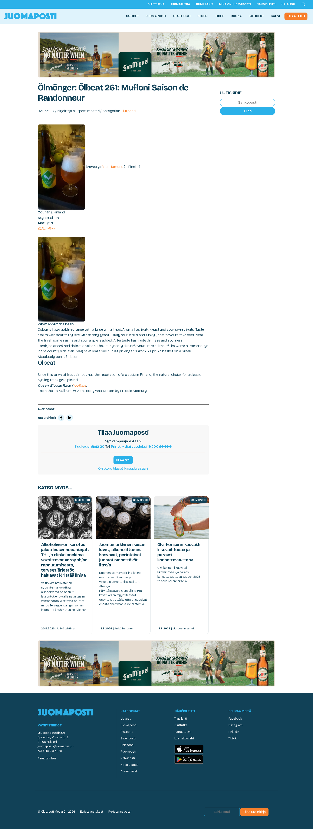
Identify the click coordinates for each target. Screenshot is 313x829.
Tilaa (248, 111)
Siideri (202, 16)
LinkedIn (233, 732)
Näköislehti (266, 4)
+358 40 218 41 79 (50, 751)
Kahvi (275, 16)
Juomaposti (156, 16)
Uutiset (132, 16)
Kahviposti (128, 758)
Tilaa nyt (123, 460)
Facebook (235, 718)
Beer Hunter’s (112, 167)
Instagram (235, 725)
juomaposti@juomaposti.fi (55, 746)
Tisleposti (127, 745)
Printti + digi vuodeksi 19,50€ (141, 446)
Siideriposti (128, 738)
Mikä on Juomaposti (235, 4)
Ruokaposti (128, 751)
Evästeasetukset (91, 811)
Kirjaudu (288, 4)
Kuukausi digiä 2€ (90, 446)
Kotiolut (256, 16)
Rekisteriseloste (119, 811)
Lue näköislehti (184, 738)
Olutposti (182, 16)
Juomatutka (180, 4)
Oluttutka (156, 4)
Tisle (219, 16)
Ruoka (236, 16)
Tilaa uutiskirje (254, 812)
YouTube (79, 385)
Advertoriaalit (130, 771)
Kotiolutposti (129, 765)
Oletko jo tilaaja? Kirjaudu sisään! (123, 468)
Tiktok (232, 738)
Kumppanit (204, 4)
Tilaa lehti (296, 16)
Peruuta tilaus (47, 758)
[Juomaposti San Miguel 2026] (156, 54)
